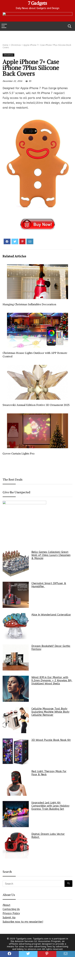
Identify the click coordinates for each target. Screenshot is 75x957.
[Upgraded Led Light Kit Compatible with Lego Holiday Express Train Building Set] (16, 814)
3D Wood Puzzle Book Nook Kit (51, 740)
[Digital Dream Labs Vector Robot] (16, 845)
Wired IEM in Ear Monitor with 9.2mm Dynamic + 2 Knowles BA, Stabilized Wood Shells (51, 680)
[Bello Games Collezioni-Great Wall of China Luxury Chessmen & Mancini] (16, 563)
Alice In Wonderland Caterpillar (51, 614)
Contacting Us (11, 909)
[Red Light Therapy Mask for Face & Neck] (16, 783)
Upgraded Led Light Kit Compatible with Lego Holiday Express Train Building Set (50, 805)
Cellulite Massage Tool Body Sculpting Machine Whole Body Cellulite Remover (50, 711)
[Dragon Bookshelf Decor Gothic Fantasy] (16, 657)
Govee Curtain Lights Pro (19, 453)
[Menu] (4, 26)
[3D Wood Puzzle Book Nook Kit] (16, 751)
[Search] (69, 26)
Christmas (16, 45)
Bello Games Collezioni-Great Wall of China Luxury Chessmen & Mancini (50, 555)
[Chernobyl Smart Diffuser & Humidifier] (16, 595)
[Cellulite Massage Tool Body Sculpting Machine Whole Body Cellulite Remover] (16, 720)
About (6, 905)
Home (5, 45)
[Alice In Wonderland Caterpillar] (16, 626)
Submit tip (9, 917)
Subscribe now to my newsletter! (23, 921)
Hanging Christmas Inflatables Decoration (29, 304)
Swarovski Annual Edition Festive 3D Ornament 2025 (36, 405)
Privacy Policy (11, 913)
